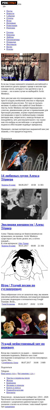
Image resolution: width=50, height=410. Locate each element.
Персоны (10, 35)
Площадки (11, 42)
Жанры (9, 380)
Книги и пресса (13, 388)
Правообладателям (14, 390)
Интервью (11, 23)
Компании (11, 383)
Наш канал (9, 373)
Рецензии (10, 28)
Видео (9, 47)
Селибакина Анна (10, 362)
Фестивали (11, 44)
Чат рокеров (26, 373)
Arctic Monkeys (25, 79)
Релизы (9, 49)
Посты (9, 11)
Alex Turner (23, 243)
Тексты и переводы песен (18, 378)
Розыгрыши (11, 25)
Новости (10, 13)
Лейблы (10, 37)
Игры (8, 20)
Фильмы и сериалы (15, 385)
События (10, 16)
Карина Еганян (8, 77)
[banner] (9, 4)
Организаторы (13, 39)
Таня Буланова (8, 304)
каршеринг (10, 406)
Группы (9, 32)
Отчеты (9, 18)
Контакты (10, 392)
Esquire (41, 79)
